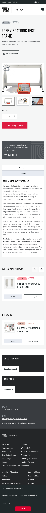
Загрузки (5, 444)
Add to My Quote (14, 125)
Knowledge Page (9, 455)
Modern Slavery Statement (27, 464)
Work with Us (26, 448)
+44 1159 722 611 (10, 155)
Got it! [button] (23, 509)
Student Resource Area (11, 465)
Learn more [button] (7, 503)
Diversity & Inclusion (29, 458)
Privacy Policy (26, 455)
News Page (6, 458)
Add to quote (33, 297)
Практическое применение (7, 450)
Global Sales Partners (10, 2)
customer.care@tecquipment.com (19, 422)
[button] (4, 116)
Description (23, 167)
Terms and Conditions (30, 451)
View (13, 296)
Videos (23, 173)
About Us (24, 444)
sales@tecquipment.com (14, 418)
